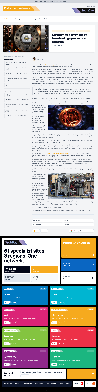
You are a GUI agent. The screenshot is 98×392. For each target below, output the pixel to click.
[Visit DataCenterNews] (59, 309)
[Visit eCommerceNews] (12, 330)
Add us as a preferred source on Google (82, 231)
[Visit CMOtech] (12, 309)
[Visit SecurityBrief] (12, 351)
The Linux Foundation (83, 31)
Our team (60, 383)
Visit (6, 302)
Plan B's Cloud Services (30, 390)
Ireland (40, 372)
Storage (60, 19)
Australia (28, 372)
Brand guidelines (8, 383)
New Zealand (48, 372)
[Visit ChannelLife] (59, 289)
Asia (22, 372)
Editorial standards (39, 383)
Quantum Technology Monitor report (57, 153)
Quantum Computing (59, 31)
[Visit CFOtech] (12, 289)
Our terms (67, 383)
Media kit (13, 302)
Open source (70, 31)
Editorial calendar (27, 383)
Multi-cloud (24, 19)
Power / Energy (32, 19)
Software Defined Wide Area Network (47, 19)
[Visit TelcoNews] (59, 351)
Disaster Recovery (15, 19)
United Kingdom (58, 372)
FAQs (47, 383)
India (34, 372)
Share (37, 231)
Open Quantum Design (48, 65)
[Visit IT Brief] (59, 330)
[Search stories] (93, 374)
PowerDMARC (50, 390)
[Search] (93, 19)
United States (24, 376)
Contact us (17, 383)
